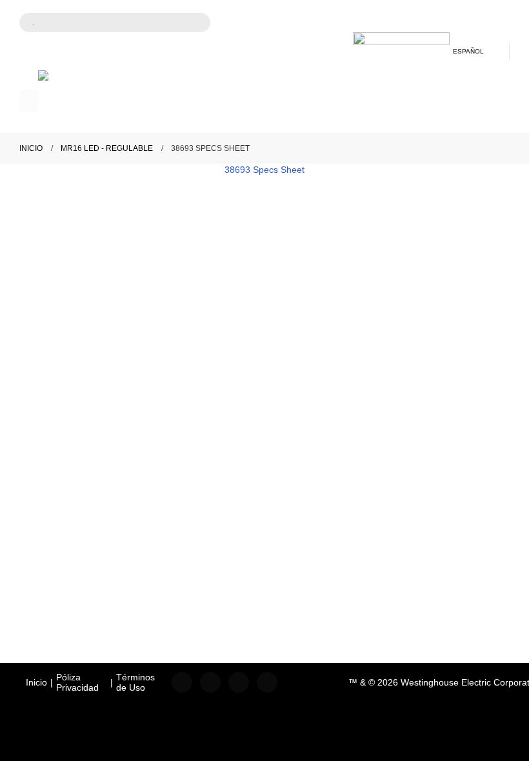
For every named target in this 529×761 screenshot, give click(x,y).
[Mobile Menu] (28, 101)
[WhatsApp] (267, 682)
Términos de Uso (135, 682)
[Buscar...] (192, 24)
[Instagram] (210, 682)
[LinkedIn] (238, 682)
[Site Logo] (86, 101)
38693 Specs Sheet (264, 169)
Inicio (36, 682)
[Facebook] (182, 682)
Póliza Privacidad (77, 682)
